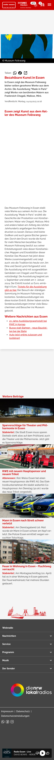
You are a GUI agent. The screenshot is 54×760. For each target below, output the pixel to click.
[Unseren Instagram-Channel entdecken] (12, 721)
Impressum (7, 711)
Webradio (7, 627)
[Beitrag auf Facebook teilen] (20, 73)
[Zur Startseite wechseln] (9, 5)
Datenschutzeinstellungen (15, 716)
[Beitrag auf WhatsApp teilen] (15, 73)
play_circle (42, 753)
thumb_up (47, 753)
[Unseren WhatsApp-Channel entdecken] (3, 721)
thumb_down (37, 753)
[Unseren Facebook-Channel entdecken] (7, 721)
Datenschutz (23, 711)
